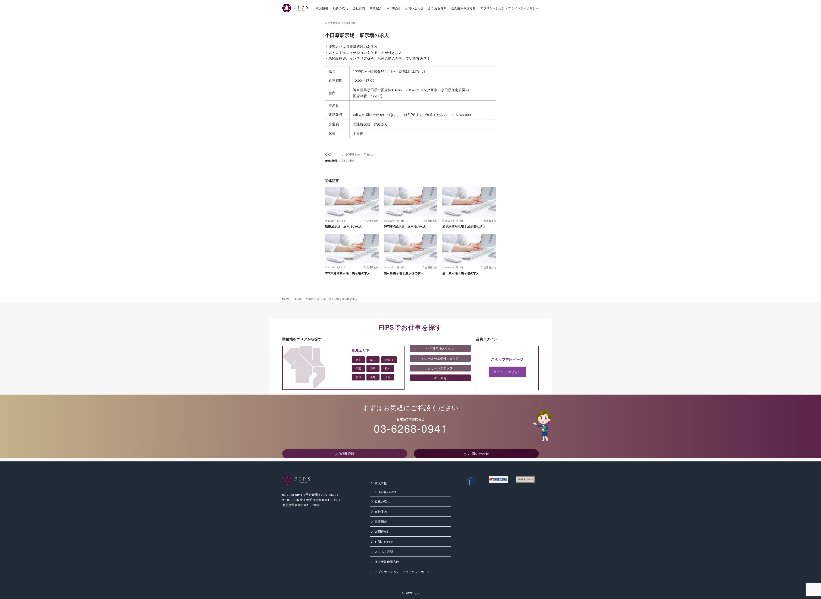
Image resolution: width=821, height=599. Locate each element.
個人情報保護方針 (463, 8)
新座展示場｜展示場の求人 (343, 226)
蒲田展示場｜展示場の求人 (460, 273)
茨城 (358, 377)
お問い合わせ (414, 8)
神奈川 (389, 359)
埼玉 (373, 359)
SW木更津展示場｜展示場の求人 (347, 273)
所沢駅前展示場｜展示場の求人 (464, 226)
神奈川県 (350, 23)
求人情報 (322, 8)
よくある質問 (437, 8)
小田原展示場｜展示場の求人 (340, 299)
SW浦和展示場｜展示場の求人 (405, 226)
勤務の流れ (340, 8)
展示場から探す (387, 492)
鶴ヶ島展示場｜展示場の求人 (404, 273)
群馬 (373, 368)
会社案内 (359, 8)
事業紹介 (376, 8)
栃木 (387, 368)
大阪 (387, 377)
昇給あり (370, 154)
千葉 (358, 368)
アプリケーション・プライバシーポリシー (509, 8)
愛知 (373, 377)
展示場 (298, 299)
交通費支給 (334, 23)
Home (286, 299)
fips (416, 593)
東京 (358, 359)
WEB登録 (393, 8)
